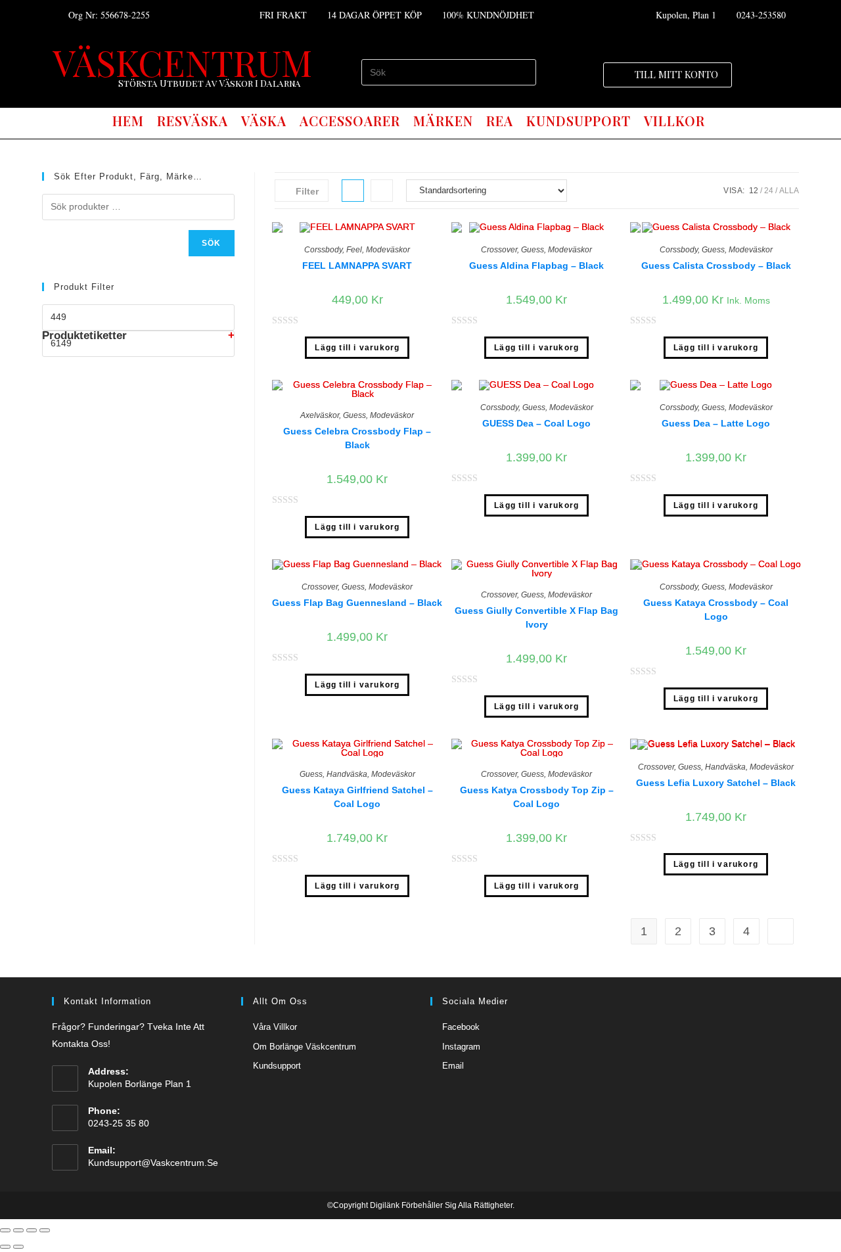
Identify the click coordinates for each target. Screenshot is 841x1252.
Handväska (347, 774)
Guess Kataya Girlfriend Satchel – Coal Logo (357, 797)
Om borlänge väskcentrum (304, 1047)
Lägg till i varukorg (357, 347)
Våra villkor (275, 1027)
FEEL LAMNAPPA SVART (357, 265)
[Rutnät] (353, 190)
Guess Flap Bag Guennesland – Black (357, 602)
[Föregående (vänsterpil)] (5, 1247)
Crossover (499, 249)
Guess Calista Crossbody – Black (716, 265)
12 (753, 190)
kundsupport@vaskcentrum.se (153, 1162)
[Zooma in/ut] (44, 1230)
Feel (354, 249)
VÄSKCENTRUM (182, 61)
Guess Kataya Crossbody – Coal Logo (715, 609)
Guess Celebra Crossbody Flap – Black (357, 438)
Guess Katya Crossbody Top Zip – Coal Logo (537, 797)
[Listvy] (382, 190)
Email (453, 1066)
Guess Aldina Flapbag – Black (536, 265)
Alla (789, 190)
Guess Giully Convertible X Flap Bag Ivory (536, 617)
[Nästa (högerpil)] (18, 1247)
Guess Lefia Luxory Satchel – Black (716, 782)
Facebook (461, 1027)
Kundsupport (277, 1066)
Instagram (461, 1047)
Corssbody (323, 249)
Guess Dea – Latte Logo (716, 423)
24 (768, 190)
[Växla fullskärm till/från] (31, 1230)
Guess (532, 249)
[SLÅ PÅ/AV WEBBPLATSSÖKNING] (723, 121)
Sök (211, 243)
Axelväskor (319, 415)
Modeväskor (388, 249)
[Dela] (18, 1230)
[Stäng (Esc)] (5, 1230)
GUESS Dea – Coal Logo (536, 423)
